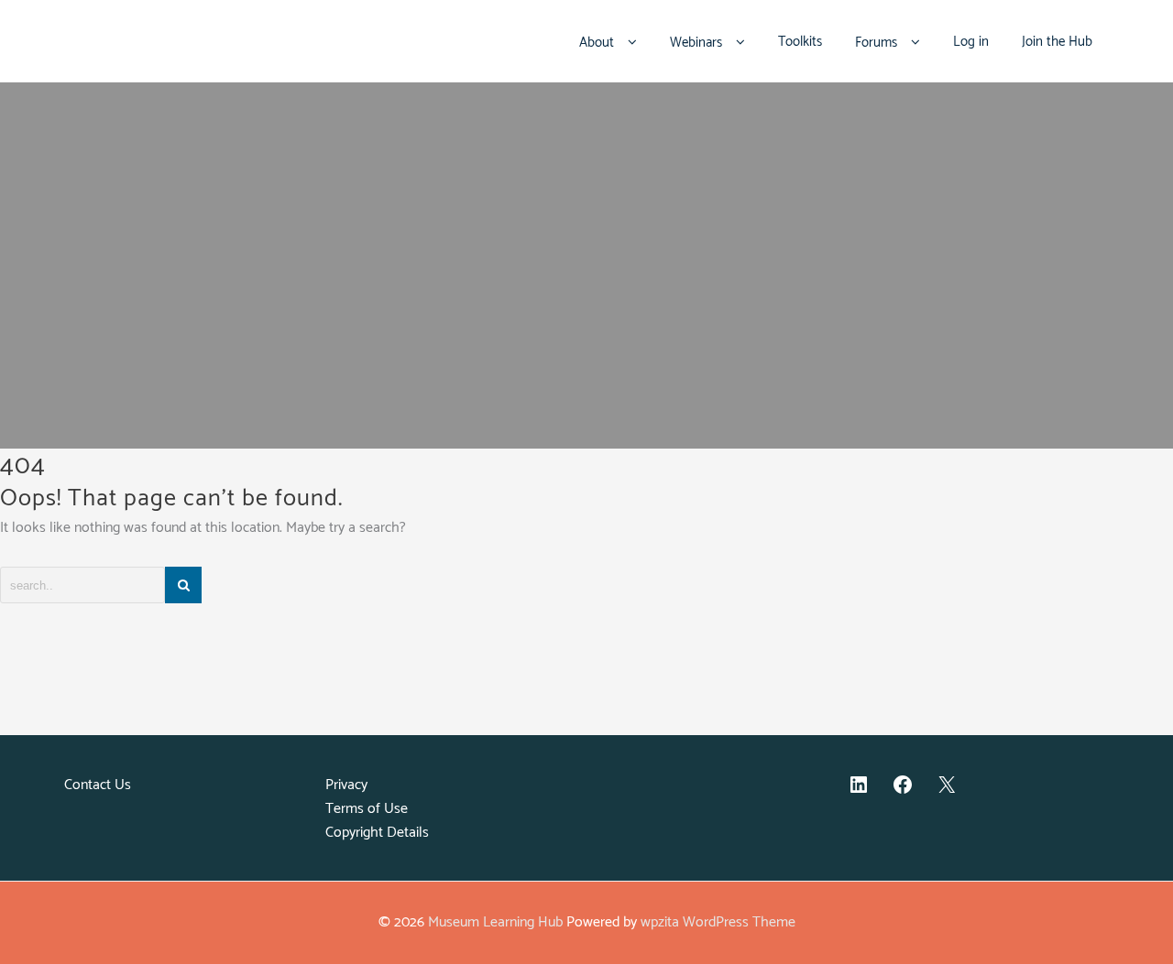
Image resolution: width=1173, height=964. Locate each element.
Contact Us (97, 785)
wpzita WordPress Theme (718, 922)
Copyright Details (377, 832)
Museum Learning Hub (495, 922)
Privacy (346, 785)
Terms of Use (366, 808)
